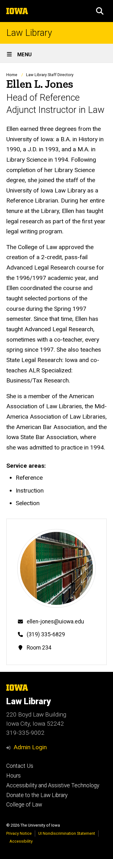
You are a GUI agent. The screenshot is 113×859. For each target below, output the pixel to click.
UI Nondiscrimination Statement (66, 833)
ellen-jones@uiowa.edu (55, 621)
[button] (100, 11)
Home (11, 74)
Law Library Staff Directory (49, 74)
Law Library (29, 32)
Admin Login (30, 747)
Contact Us (19, 766)
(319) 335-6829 (46, 634)
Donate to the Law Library (36, 795)
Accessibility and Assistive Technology (52, 785)
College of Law (24, 804)
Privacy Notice (19, 833)
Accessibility (21, 841)
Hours (13, 776)
